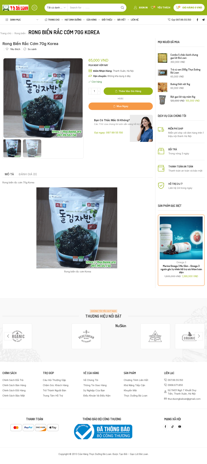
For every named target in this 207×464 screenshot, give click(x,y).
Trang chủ (5, 33)
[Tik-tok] (172, 426)
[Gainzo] (17, 336)
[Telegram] (203, 19)
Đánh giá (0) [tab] (28, 174)
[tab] (9, 174)
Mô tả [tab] (9, 174)
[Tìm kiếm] (122, 7)
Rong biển (20, 33)
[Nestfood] (86, 336)
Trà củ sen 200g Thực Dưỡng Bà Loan (185, 71)
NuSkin (120, 325)
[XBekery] (190, 336)
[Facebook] (197, 19)
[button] (34, 7)
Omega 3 (181, 262)
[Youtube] (179, 426)
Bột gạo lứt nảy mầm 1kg (182, 96)
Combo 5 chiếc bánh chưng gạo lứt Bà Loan (184, 56)
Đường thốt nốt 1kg (180, 84)
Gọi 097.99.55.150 (181, 19)
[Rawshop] (155, 336)
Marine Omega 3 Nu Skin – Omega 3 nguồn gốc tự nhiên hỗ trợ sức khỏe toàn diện (181, 269)
